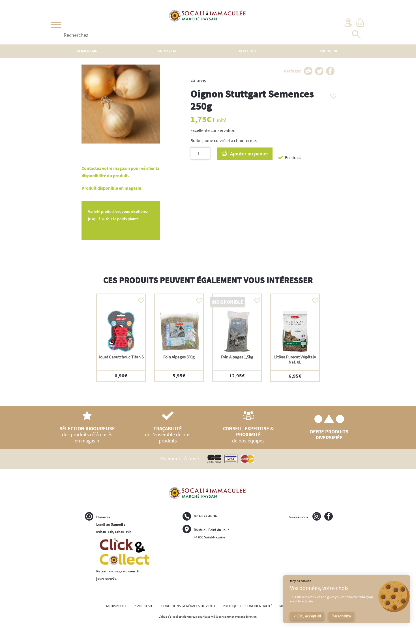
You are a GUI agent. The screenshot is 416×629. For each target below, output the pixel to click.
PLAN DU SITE (144, 606)
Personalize (341, 616)
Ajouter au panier (249, 153)
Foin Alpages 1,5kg (237, 357)
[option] (121, 337)
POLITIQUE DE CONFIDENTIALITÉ (248, 606)
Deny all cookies (300, 581)
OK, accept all (308, 616)
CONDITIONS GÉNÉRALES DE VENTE (188, 606)
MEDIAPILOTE (116, 606)
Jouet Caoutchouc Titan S (121, 357)
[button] (331, 94)
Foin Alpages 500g (179, 357)
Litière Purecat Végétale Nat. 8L (295, 359)
